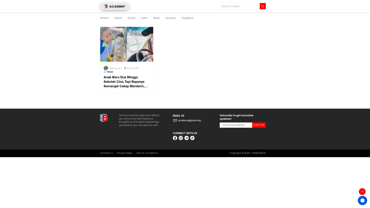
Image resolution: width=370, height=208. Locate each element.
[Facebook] (175, 138)
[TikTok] (192, 138)
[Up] (362, 191)
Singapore (188, 18)
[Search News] (263, 6)
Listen (144, 18)
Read (156, 18)
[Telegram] (186, 138)
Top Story (170, 18)
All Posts (104, 18)
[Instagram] (181, 138)
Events (131, 18)
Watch (118, 18)
